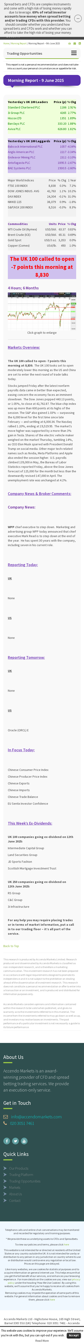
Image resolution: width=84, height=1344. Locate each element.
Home (6, 43)
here (66, 1244)
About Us (15, 1194)
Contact (14, 1200)
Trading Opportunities (24, 53)
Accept (74, 1335)
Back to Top (11, 946)
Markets (14, 1187)
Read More (42, 1341)
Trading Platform (21, 1174)
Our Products (18, 1168)
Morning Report (19, 43)
